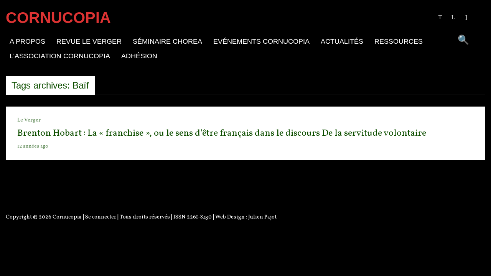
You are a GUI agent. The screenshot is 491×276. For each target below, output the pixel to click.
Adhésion (139, 56)
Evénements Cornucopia (261, 41)
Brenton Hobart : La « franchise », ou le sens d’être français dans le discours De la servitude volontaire (221, 133)
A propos (27, 41)
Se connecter (100, 217)
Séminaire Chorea (167, 41)
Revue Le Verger (89, 41)
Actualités (342, 41)
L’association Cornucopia (60, 56)
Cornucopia (67, 217)
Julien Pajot (262, 217)
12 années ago (32, 146)
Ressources (398, 41)
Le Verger (29, 120)
